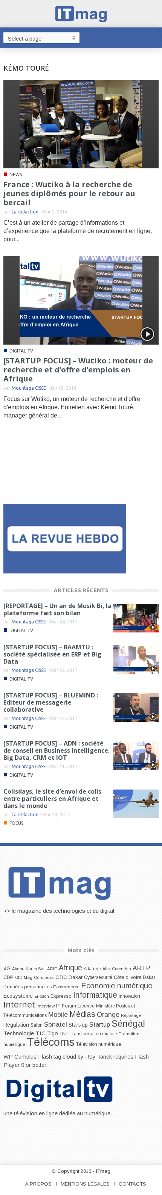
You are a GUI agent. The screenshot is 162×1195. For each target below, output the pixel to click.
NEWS (15, 174)
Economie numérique (116, 986)
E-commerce (66, 986)
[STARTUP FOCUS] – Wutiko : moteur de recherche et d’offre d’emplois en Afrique (78, 369)
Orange (108, 1014)
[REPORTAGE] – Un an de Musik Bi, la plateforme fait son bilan (57, 609)
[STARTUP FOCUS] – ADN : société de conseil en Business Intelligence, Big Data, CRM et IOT (56, 750)
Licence (86, 1006)
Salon (37, 1025)
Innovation (129, 996)
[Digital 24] (64, 538)
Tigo (52, 1033)
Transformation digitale (93, 1033)
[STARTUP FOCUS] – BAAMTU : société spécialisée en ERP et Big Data (52, 654)
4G (7, 968)
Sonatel (55, 1024)
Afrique (70, 968)
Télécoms (51, 1042)
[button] (154, 37)
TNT (64, 1033)
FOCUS (16, 823)
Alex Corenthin (116, 969)
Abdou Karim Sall (29, 969)
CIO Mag (23, 977)
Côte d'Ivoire (127, 977)
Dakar (149, 977)
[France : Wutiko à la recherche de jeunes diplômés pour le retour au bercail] (81, 124)
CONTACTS (132, 1184)
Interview (46, 1006)
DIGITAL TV (21, 350)
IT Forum (66, 1006)
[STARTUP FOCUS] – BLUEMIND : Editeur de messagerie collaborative (50, 702)
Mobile (58, 1014)
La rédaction (25, 211)
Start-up (78, 1025)
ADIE (52, 969)
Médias (82, 1014)
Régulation (16, 1025)
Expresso (61, 996)
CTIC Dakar (69, 977)
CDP (8, 977)
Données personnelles (27, 986)
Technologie (18, 1033)
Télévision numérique (98, 1044)
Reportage (131, 1015)
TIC (40, 1033)
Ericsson (41, 996)
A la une (92, 968)
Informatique (95, 995)
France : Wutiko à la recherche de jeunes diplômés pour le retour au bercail (69, 193)
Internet (19, 1004)
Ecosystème (18, 996)
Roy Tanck (98, 1056)
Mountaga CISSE (29, 388)
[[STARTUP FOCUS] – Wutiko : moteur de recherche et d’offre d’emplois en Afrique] (81, 300)
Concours (44, 977)
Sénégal (128, 1023)
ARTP (141, 968)
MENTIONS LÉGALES (85, 1184)
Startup (99, 1024)
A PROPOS (38, 1184)
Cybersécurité (98, 977)
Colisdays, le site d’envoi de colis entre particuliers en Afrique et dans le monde (52, 798)
